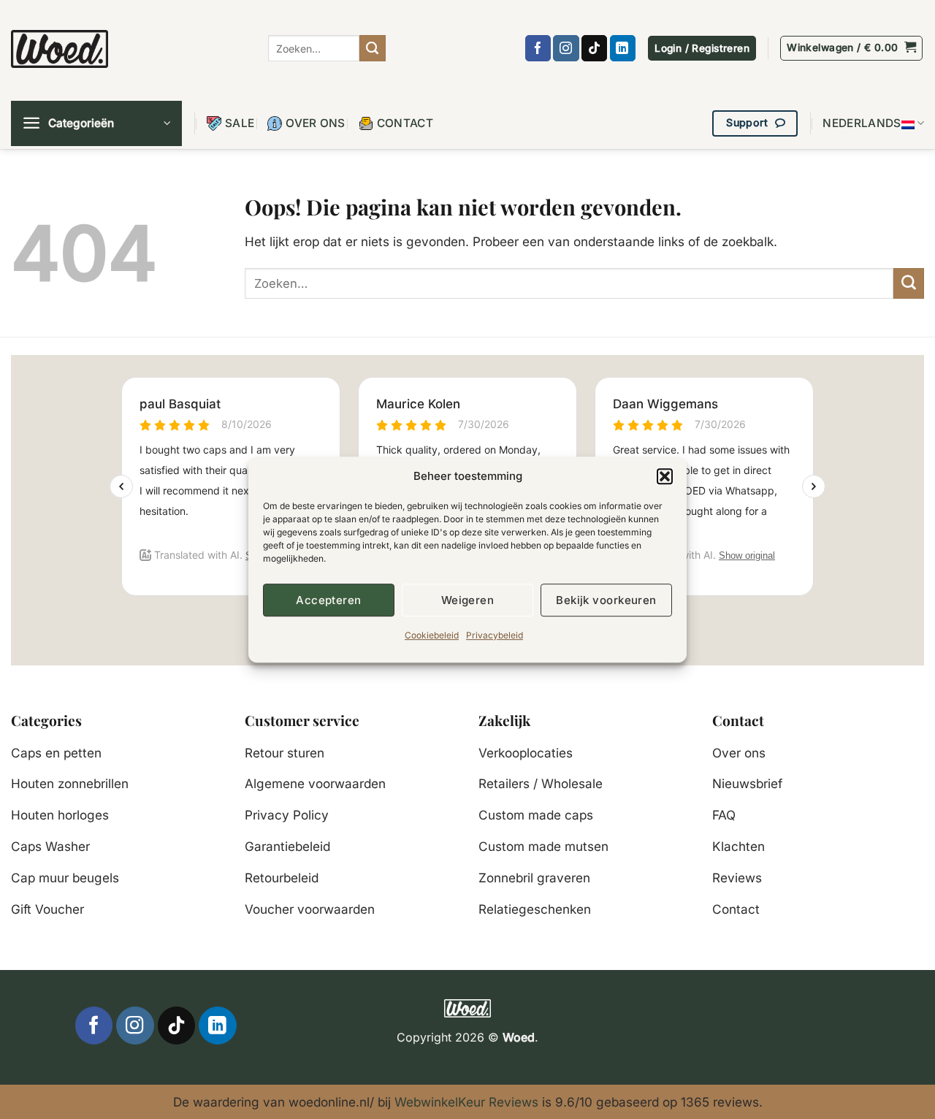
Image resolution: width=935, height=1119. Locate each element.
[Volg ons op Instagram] (566, 48)
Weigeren (468, 600)
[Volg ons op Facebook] (538, 48)
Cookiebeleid (432, 635)
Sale (239, 123)
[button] (664, 476)
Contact (405, 123)
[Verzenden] (372, 48)
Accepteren (329, 600)
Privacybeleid (494, 635)
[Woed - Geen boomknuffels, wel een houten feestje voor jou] (59, 48)
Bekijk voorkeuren (606, 600)
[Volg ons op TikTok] (594, 48)
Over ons (315, 123)
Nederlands (862, 123)
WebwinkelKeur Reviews (466, 1102)
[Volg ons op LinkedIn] (623, 48)
